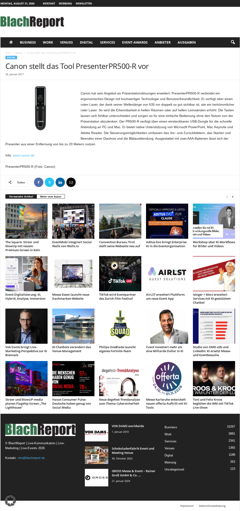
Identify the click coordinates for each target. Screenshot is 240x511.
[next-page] (232, 196)
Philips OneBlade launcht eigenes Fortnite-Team (117, 349)
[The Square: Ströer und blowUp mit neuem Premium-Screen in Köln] (26, 221)
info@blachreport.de (31, 458)
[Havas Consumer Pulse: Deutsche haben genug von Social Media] (73, 378)
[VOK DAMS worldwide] (96, 432)
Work (48, 42)
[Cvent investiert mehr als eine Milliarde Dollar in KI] (167, 326)
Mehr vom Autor (50, 196)
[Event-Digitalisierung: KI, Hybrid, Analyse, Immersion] (26, 273)
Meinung (170, 462)
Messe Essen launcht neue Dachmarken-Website (70, 296)
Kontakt (49, 3)
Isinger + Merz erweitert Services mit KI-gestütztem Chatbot (212, 298)
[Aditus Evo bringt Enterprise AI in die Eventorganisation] (167, 221)
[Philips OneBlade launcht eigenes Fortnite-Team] (120, 326)
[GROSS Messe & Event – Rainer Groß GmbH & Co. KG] (96, 477)
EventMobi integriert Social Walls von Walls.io (72, 244)
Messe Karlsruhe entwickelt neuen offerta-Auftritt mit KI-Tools (167, 403)
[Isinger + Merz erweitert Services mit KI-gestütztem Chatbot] (214, 273)
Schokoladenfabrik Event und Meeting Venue (133, 450)
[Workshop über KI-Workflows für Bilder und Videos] (214, 221)
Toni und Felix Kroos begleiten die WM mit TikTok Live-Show (213, 403)
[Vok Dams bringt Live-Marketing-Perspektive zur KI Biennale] (26, 326)
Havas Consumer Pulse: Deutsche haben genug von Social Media (71, 403)
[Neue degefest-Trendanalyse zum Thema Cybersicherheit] (120, 378)
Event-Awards (135, 42)
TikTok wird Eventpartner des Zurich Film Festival (117, 296)
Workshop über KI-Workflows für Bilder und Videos (214, 244)
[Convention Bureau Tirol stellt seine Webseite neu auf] (120, 221)
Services (107, 42)
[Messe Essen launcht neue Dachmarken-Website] (73, 273)
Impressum (187, 505)
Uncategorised (174, 469)
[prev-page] (227, 196)
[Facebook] (38, 182)
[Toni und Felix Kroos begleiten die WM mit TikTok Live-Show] (214, 378)
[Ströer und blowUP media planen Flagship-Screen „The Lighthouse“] (26, 378)
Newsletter (84, 3)
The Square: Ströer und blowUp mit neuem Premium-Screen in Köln (22, 246)
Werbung (65, 3)
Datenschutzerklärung (212, 505)
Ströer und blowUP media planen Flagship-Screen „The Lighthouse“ (25, 403)
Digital (86, 42)
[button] (233, 42)
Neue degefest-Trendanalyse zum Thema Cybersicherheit (119, 401)
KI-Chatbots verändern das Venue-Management (71, 349)
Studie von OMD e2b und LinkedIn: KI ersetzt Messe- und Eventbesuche (212, 351)
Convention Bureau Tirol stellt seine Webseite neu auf (119, 244)
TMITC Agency (44, 505)
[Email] (71, 182)
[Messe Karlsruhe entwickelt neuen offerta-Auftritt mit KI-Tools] (167, 378)
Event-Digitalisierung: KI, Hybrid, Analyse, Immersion (25, 296)
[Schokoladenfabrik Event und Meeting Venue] (96, 455)
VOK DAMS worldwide (128, 426)
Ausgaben (187, 42)
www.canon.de (23, 155)
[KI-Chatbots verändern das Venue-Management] (73, 326)
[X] (49, 182)
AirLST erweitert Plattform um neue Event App (165, 296)
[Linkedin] (60, 182)
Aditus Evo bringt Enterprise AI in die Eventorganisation (166, 244)
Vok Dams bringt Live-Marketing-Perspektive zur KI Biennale (26, 351)
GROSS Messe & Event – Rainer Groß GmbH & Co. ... (133, 473)
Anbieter (163, 42)
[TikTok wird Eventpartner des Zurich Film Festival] (120, 273)
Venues (66, 42)
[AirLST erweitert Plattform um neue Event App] (167, 273)
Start (8, 52)
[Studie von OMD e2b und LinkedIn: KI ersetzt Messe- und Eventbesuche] (214, 326)
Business (28, 42)
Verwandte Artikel (21, 196)
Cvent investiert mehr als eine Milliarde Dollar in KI (164, 349)
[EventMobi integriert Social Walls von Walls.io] (73, 221)
